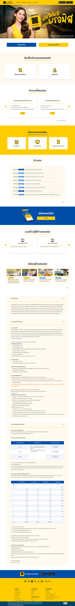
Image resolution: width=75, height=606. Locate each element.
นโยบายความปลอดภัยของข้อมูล (50, 595)
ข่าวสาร (32, 600)
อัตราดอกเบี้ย (17, 595)
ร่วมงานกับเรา (47, 592)
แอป (23, 2)
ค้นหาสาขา (35, 2)
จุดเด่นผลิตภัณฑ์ (17, 591)
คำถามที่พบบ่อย (33, 591)
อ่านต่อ (67, 288)
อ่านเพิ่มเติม (22, 113)
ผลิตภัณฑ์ (18, 2)
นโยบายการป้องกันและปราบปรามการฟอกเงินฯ (52, 597)
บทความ (32, 598)
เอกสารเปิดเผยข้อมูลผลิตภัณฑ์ (16, 338)
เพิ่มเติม (63, 202)
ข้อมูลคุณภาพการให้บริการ (49, 598)
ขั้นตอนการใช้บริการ (18, 592)
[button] (37, 37)
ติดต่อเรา (32, 592)
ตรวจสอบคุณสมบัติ (18, 594)
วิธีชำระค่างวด (17, 597)
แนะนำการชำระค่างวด (18, 598)
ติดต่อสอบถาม (29, 2)
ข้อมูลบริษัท (47, 591)
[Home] (8, 2)
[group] (37, 21)
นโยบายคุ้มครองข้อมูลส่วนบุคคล (50, 594)
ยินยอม (65, 603)
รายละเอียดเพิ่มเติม (14, 393)
